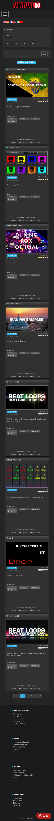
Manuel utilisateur (20, 744)
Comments (24, 142)
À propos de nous (19, 770)
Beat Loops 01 (13, 616)
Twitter (17, 805)
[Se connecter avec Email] (8, 35)
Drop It (10, 538)
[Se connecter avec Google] (33, 44)
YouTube (18, 801)
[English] (4, 22)
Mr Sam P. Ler (43, 411)
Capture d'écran (19, 724)
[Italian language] (18, 22)
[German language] (14, 22)
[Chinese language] (21, 22)
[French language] (11, 22)
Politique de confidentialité (23, 775)
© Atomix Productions (27, 818)
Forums (16, 752)
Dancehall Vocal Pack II (17, 70)
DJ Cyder (45, 567)
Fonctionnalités (19, 719)
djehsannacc (44, 333)
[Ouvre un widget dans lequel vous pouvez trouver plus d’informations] (43, 816)
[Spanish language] (7, 22)
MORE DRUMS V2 (14, 460)
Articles (16, 749)
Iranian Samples (14, 304)
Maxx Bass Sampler (15, 226)
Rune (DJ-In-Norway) (41, 99)
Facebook (18, 798)
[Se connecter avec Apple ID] (24, 44)
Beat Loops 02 (13, 382)
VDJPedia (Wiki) (19, 747)
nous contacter (19, 772)
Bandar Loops (13, 148)
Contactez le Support (21, 742)
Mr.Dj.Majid (44, 177)
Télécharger (17, 714)
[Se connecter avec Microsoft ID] (16, 44)
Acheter (16, 716)
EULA (15, 777)
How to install (36, 142)
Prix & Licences (18, 721)
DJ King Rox (44, 255)
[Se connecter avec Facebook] (7, 44)
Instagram (19, 803)
